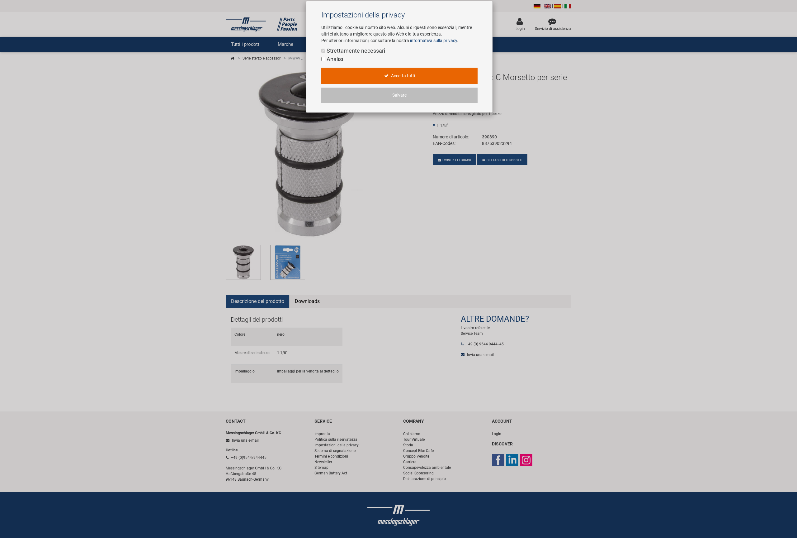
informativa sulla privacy (433, 40)
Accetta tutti (402, 76)
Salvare (399, 95)
